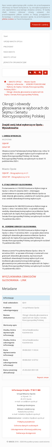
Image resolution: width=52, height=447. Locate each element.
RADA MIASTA (9, 52)
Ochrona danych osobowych (26, 425)
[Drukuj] (45, 73)
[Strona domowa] (5, 81)
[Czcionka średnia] (35, 73)
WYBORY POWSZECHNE (36, 84)
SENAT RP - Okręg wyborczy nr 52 (16, 177)
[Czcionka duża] (39, 73)
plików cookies (8, 19)
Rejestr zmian (43, 377)
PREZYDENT (8, 46)
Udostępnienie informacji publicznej (26, 429)
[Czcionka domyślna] (30, 73)
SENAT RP (6, 147)
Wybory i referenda (15, 84)
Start (6, 36)
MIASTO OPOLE (10, 57)
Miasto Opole (30, 81)
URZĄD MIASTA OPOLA (13, 41)
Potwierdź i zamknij (40, 24)
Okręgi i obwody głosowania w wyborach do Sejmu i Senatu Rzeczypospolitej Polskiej (23, 93)
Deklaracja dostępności (26, 433)
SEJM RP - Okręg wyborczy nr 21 (15, 173)
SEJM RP (5, 143)
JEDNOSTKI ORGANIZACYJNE (15, 62)
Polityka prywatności (26, 421)
